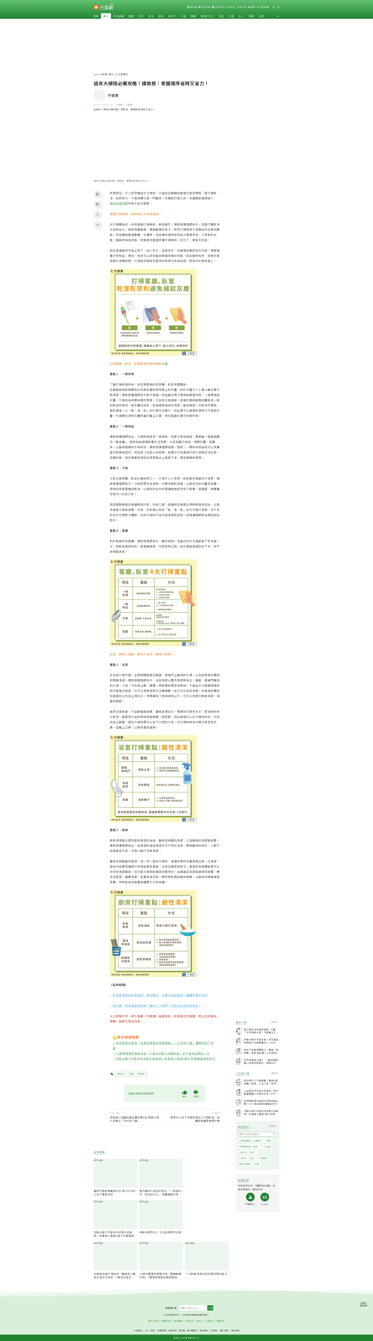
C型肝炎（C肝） (247, 1158)
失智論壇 (118, 16)
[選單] (278, 7)
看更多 (274, 1022)
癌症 (221, 16)
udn (96, 74)
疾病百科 (189, 1321)
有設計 (231, 7)
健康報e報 (171, 1307)
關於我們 (224, 1330)
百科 (141, 16)
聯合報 (193, 7)
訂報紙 (214, 1330)
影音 (151, 16)
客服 (153, 1330)
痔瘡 (268, 1140)
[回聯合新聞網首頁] (96, 7)
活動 (261, 16)
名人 (241, 16)
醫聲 (193, 16)
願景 (252, 7)
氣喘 (257, 1163)
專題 (251, 16)
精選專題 (178, 1321)
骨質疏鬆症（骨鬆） (249, 1146)
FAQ (147, 1330)
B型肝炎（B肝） (247, 1152)
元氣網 (103, 74)
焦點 (96, 16)
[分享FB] (97, 194)
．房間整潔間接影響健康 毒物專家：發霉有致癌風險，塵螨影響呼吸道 (159, 995)
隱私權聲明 (192, 1330)
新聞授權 (162, 1330)
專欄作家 (221, 1321)
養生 (106, 16)
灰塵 (165, 363)
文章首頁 (210, 1321)
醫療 (131, 16)
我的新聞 (264, 7)
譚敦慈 (114, 203)
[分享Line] (97, 204)
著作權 (182, 1330)
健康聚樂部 (166, 1321)
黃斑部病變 (245, 1163)
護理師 (123, 203)
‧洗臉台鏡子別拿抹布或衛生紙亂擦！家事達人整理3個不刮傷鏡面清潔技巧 (164, 1058)
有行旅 (243, 7)
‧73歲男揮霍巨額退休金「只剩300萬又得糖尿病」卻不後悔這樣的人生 (161, 1053)
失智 (183, 16)
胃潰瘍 (263, 1158)
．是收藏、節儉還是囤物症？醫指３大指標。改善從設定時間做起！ (156, 1005)
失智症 (267, 1146)
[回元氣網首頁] (106, 7)
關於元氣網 (153, 1321)
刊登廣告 (138, 1330)
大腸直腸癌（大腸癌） (250, 1140)
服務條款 (173, 1330)
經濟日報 (206, 7)
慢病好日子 (207, 16)
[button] (278, 16)
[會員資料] (273, 7)
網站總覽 (235, 1330)
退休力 (172, 16)
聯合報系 (204, 1330)
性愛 (231, 16)
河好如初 (219, 7)
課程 (161, 16)
